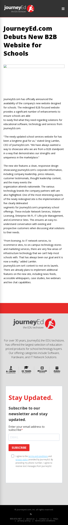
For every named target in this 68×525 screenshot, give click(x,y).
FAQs (55, 519)
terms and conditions (38, 456)
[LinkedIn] (42, 514)
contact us (44, 519)
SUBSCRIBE (19, 448)
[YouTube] (38, 514)
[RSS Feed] (31, 514)
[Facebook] (35, 514)
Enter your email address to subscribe (27, 428)
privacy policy (22, 459)
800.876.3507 (16, 519)
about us (30, 519)
